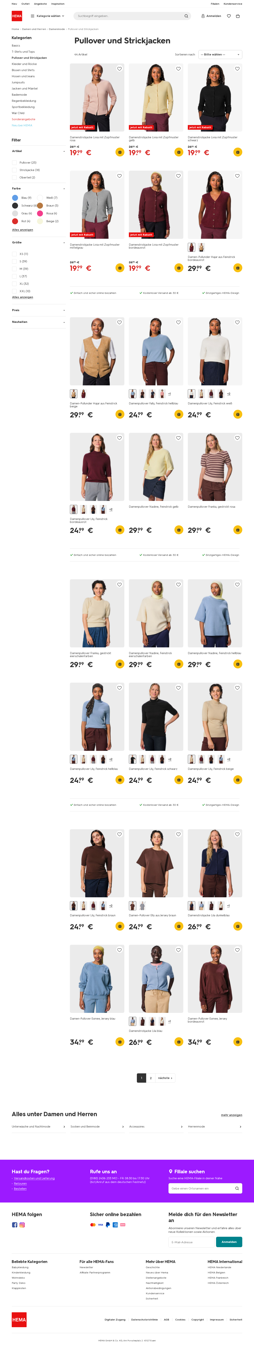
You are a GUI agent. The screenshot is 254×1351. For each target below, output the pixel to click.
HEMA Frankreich (218, 1277)
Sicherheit (152, 1298)
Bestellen (20, 1188)
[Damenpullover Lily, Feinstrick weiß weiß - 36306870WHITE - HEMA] (191, 393)
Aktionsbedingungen (158, 1288)
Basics (16, 45)
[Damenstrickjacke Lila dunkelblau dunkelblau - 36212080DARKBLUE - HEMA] (191, 905)
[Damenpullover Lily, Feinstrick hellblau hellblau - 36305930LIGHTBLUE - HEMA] (103, 509)
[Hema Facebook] (14, 1224)
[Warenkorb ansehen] (237, 16)
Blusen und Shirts (23, 70)
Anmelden (229, 1242)
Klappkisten (19, 1288)
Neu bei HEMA (22, 125)
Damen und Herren (34, 29)
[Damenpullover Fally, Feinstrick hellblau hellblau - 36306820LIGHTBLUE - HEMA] (132, 393)
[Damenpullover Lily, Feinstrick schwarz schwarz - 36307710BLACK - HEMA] (132, 759)
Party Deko (18, 1283)
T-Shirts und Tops (23, 51)
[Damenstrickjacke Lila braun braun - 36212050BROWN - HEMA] (211, 905)
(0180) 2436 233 (100, 1178)
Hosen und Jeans (23, 76)
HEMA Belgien (216, 1272)
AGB (166, 1319)
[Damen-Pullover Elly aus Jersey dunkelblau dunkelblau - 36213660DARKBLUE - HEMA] (142, 905)
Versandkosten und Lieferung (34, 1178)
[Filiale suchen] (237, 1188)
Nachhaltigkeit (154, 1283)
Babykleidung (20, 1267)
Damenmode (57, 29)
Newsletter (86, 1267)
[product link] (97, 97)
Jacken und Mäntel (25, 88)
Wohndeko (18, 1277)
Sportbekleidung (23, 107)
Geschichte (153, 1267)
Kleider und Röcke (24, 64)
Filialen (215, 3)
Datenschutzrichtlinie (144, 1319)
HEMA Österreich (218, 1283)
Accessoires (136, 1126)
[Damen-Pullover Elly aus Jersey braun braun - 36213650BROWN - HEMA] (132, 905)
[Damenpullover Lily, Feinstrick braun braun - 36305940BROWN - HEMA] (221, 393)
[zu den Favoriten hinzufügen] (119, 68)
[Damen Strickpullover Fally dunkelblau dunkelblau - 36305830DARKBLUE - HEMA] (152, 393)
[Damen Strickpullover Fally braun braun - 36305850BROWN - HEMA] (142, 393)
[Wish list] (228, 16)
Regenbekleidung (24, 101)
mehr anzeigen (231, 1115)
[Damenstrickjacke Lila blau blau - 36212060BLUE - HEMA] (201, 905)
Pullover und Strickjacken (29, 58)
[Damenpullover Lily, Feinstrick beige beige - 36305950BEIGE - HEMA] (201, 393)
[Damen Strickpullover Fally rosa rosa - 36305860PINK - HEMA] (162, 393)
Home (15, 29)
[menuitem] (14, 3)
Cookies (180, 1319)
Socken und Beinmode (85, 1126)
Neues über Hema (157, 1272)
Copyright (197, 1319)
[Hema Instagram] (22, 1224)
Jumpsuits (18, 82)
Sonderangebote (23, 119)
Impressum (217, 1319)
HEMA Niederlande (219, 1267)
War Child (18, 113)
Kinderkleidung (21, 1272)
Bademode (19, 94)
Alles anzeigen (22, 229)
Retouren (20, 1183)
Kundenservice (155, 1293)
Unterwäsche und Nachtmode (31, 1126)
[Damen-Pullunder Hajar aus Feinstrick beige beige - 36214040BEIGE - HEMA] (201, 247)
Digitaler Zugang (115, 1319)
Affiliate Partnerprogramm (95, 1272)
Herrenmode (196, 1126)
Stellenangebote (156, 1277)
